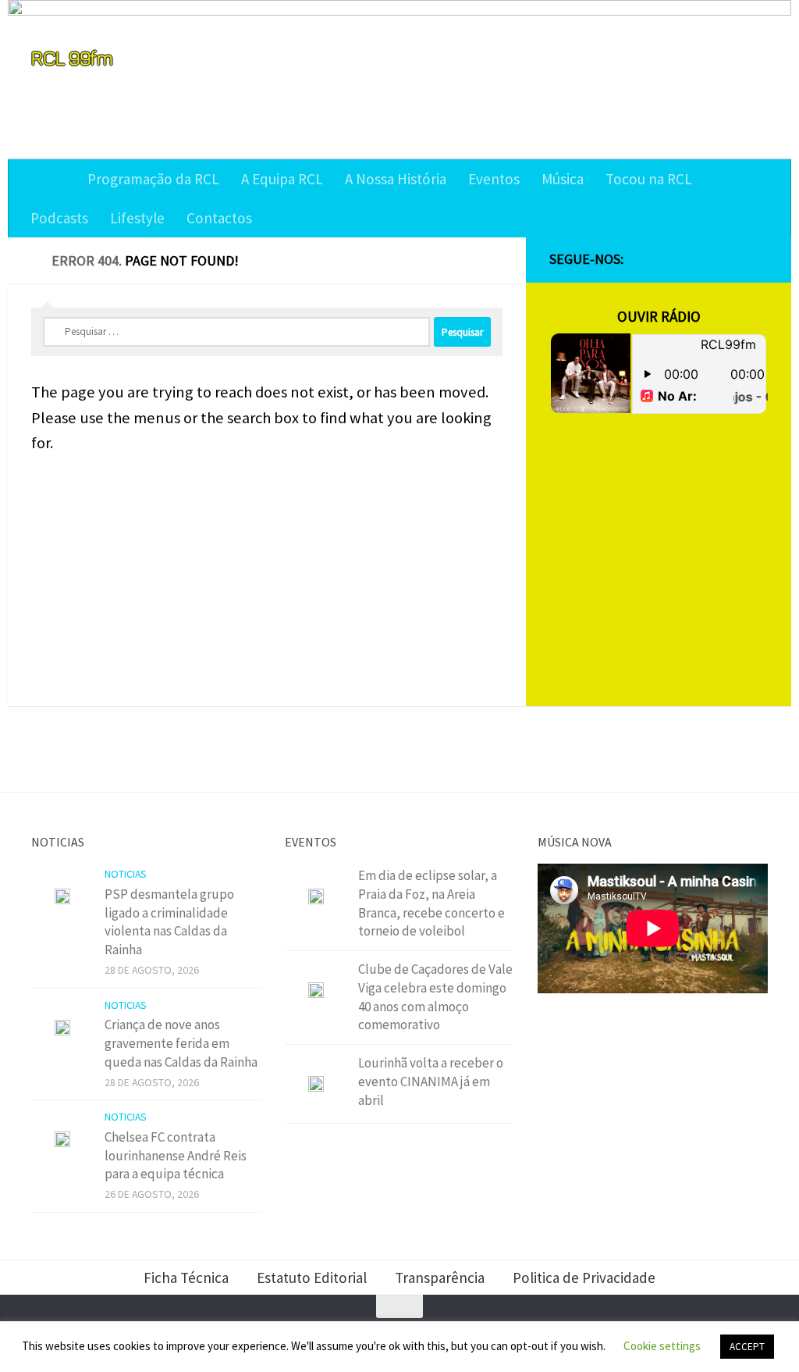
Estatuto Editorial (312, 1277)
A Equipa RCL (282, 178)
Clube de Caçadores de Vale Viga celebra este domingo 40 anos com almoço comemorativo (435, 996)
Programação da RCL (153, 178)
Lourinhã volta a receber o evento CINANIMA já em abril (430, 1081)
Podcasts (59, 217)
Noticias (126, 874)
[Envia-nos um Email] (758, 260)
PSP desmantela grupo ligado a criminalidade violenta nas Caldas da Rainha (169, 922)
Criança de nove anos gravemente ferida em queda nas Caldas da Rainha (181, 1043)
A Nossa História (395, 178)
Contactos (219, 217)
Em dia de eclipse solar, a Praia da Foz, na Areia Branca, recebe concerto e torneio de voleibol (431, 903)
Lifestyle (137, 217)
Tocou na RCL (648, 178)
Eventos (494, 178)
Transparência (440, 1277)
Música (563, 178)
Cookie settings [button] (662, 1345)
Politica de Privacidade (584, 1277)
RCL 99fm (71, 57)
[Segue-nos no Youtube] (733, 260)
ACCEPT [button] (747, 1346)
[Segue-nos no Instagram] (708, 260)
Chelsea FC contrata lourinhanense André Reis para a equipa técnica (176, 1155)
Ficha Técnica (186, 1277)
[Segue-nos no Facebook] (683, 260)
